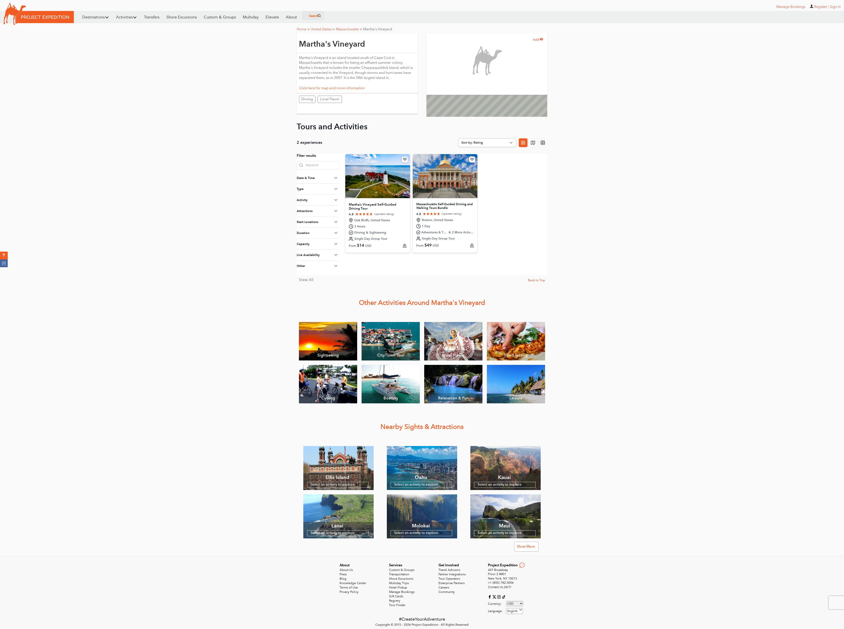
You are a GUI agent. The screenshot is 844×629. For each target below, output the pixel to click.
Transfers (152, 17)
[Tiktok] (503, 596)
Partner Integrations (452, 574)
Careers (443, 587)
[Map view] (533, 142)
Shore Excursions (181, 17)
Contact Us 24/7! (499, 587)
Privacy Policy (349, 592)
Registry (394, 601)
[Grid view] (523, 142)
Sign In (835, 6)
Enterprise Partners (451, 583)
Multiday (251, 17)
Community (446, 592)
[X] (495, 596)
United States (323, 29)
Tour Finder (397, 605)
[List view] (542, 142)
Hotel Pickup (398, 587)
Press (343, 574)
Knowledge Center (353, 583)
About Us (346, 570)
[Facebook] (490, 596)
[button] (4, 256)
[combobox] (514, 611)
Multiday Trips (399, 583)
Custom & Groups (220, 17)
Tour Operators (449, 579)
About (291, 17)
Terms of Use (349, 587)
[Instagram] (499, 596)
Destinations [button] (93, 17)
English (512, 611)
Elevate (272, 17)
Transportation (399, 574)
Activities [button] (124, 17)
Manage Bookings (402, 592)
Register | (821, 6)
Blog (343, 579)
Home (303, 29)
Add (538, 40)
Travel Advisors (449, 570)
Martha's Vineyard (377, 29)
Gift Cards (396, 596)
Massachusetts (349, 29)
